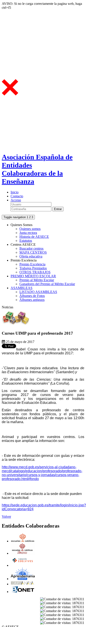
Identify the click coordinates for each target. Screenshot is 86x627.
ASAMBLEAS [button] (21, 288)
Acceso (16, 200)
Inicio (15, 192)
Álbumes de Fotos (32, 296)
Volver (6, 516)
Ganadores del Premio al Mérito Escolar (47, 284)
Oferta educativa (30, 256)
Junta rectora (28, 233)
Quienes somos (30, 229)
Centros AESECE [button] (23, 244)
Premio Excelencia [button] (24, 260)
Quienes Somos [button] (21, 225)
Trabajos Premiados (33, 268)
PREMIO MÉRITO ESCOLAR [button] (33, 276)
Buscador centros (31, 248)
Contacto (17, 196)
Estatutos (25, 240)
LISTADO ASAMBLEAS (38, 292)
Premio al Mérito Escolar (36, 280)
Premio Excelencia (32, 264)
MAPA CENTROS (33, 252)
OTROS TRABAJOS (34, 272)
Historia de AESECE (34, 236)
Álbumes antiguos (32, 300)
